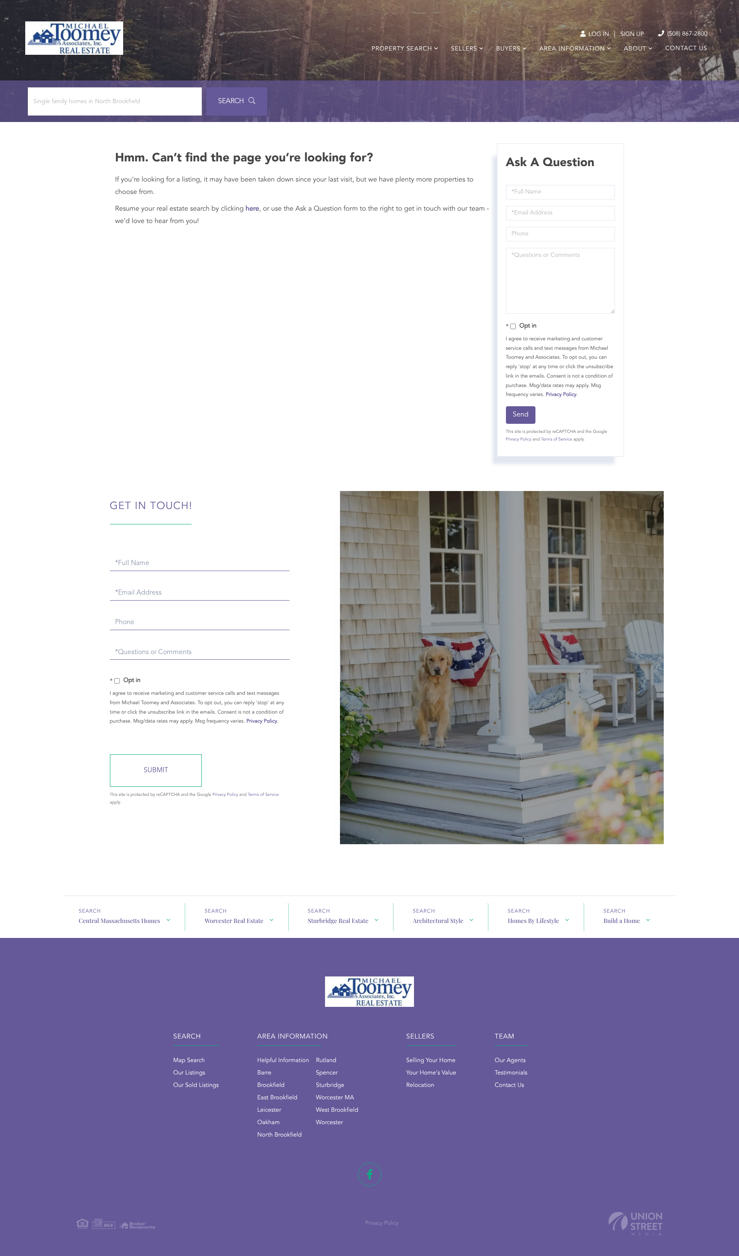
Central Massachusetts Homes (119, 921)
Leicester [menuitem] (269, 1110)
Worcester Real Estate (233, 921)
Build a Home (621, 921)
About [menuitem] (635, 49)
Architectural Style (438, 921)
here (252, 208)
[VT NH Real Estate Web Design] (635, 1223)
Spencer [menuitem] (327, 1073)
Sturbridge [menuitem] (330, 1086)
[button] (236, 101)
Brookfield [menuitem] (271, 1086)
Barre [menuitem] (264, 1073)
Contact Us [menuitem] (686, 49)
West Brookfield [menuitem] (337, 1110)
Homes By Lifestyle (533, 921)
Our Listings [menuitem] (189, 1073)
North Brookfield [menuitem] (279, 1135)
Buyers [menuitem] (508, 49)
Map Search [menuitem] (189, 1061)
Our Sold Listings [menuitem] (196, 1086)
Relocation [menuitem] (420, 1086)
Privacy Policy (561, 394)
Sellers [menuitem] (464, 49)
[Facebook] (369, 1174)
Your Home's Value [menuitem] (431, 1073)
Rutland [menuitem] (326, 1061)
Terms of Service (556, 440)
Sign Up (632, 35)
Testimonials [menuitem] (511, 1073)
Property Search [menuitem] (402, 49)
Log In (598, 35)
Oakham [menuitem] (268, 1123)
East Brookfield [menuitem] (277, 1098)
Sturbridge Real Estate (338, 921)
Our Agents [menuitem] (510, 1061)
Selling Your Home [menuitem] (430, 1061)
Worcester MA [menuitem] (335, 1098)
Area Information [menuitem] (572, 49)
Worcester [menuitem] (329, 1123)
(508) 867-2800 (686, 34)
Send (521, 414)
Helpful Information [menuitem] (283, 1061)
